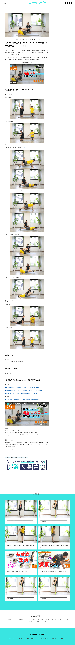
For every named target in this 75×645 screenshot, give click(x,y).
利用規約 (54, 638)
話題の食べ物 (49, 619)
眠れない (32, 622)
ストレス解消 (31, 619)
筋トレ (26, 457)
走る (15, 619)
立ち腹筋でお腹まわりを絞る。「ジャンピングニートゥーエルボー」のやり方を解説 (53, 520)
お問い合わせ (11, 638)
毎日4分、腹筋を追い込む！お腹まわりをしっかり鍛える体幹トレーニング (53, 572)
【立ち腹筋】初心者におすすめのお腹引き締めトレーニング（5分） (20, 520)
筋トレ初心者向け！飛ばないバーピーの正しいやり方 (17, 571)
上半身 (7, 457)
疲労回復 (40, 619)
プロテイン (58, 619)
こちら (24, 147)
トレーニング (21, 457)
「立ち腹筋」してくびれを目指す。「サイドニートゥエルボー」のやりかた (21, 545)
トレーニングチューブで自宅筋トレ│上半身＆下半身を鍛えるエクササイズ (22, 399)
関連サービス (64, 638)
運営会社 (21, 638)
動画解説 (11, 457)
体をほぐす (22, 619)
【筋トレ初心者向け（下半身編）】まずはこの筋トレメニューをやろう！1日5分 (22, 387)
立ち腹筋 (16, 457)
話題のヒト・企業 (41, 622)
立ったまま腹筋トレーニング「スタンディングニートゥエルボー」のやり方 (54, 546)
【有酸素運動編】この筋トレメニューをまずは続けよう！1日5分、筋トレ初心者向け (23, 390)
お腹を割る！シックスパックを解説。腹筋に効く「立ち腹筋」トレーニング (21, 393)
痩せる (66, 619)
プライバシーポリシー (43, 638)
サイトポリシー (30, 638)
